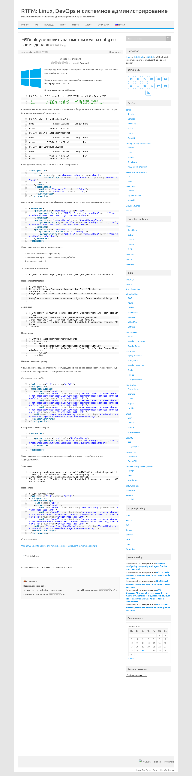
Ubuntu (131, 244)
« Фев (131, 658)
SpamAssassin (134, 432)
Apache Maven (134, 195)
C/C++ (128, 525)
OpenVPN (132, 461)
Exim (130, 417)
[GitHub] (138, 86)
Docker (131, 307)
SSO (129, 441)
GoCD (130, 133)
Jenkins (131, 114)
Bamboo (131, 118)
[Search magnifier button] (168, 38)
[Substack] (131, 86)
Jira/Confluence (133, 205)
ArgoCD (131, 138)
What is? (129, 284)
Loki (131, 398)
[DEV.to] (152, 79)
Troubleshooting (133, 289)
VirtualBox (132, 322)
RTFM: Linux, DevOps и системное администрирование (94, 10)
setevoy (32, 52)
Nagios (131, 403)
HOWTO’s (130, 279)
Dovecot (131, 422)
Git (129, 176)
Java (128, 544)
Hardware (130, 490)
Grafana (131, 393)
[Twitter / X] (152, 86)
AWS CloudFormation (137, 166)
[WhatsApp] (145, 79)
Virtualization (132, 294)
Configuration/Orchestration (138, 143)
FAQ (36, 25)
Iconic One (140, 770)
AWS (130, 298)
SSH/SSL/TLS (133, 446)
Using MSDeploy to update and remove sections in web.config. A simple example (59, 545)
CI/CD (42, 567)
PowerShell (131, 549)
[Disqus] (70, 641)
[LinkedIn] (159, 86)
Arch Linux (132, 230)
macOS (129, 259)
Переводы (49, 25)
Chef (130, 152)
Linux (128, 226)
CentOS (131, 239)
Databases (130, 351)
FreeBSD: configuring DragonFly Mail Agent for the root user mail (146, 566)
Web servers (131, 332)
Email (128, 413)
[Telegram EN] (138, 79)
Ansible (131, 147)
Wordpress (169, 770)
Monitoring (131, 385)
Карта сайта (103, 25)
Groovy (129, 534)
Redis (130, 370)
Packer (131, 190)
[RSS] (148, 93)
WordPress (133, 480)
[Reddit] (165, 86)
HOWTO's (50, 567)
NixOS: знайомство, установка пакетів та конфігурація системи (148, 575)
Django (131, 470)
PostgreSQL (133, 360)
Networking (131, 452)
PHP (128, 539)
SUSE (130, 249)
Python (129, 520)
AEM (130, 475)
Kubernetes (133, 312)
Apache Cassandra (136, 365)
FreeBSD (130, 254)
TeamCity (132, 123)
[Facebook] (145, 86)
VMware (131, 326)
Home (129, 56)
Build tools (34, 567)
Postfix (131, 427)
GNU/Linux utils (133, 485)
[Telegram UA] (131, 79)
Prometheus (133, 389)
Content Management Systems (139, 466)
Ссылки (76, 25)
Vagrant (131, 317)
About (89, 25)
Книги (63, 25)
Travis (130, 128)
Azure (130, 302)
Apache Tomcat (134, 346)
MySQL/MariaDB (135, 355)
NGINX (131, 336)
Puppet (131, 157)
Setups (129, 210)
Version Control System (136, 172)
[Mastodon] (165, 79)
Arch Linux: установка (97, 590)
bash (128, 515)
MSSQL (131, 374)
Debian (131, 235)
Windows (68, 567)
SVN (130, 181)
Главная (25, 25)
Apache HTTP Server (137, 341)
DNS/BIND (132, 456)
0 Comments (114, 52)
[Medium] (159, 79)
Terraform (132, 162)
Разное (129, 495)
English (131, 499)
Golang (129, 530)
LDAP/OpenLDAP (135, 379)
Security (129, 437)
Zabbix (131, 408)
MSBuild (59, 567)
